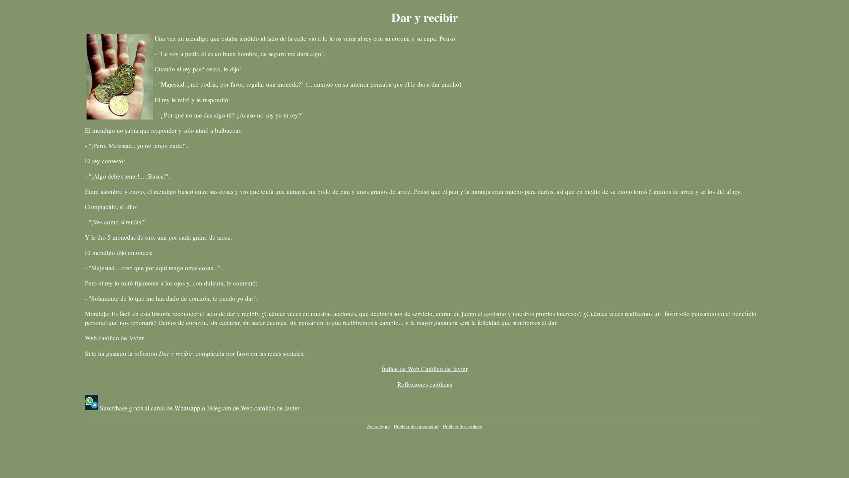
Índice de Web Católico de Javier (425, 368)
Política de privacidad (416, 426)
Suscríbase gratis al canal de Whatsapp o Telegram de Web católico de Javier (198, 408)
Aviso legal (378, 426)
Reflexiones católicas (424, 384)
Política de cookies (462, 426)
